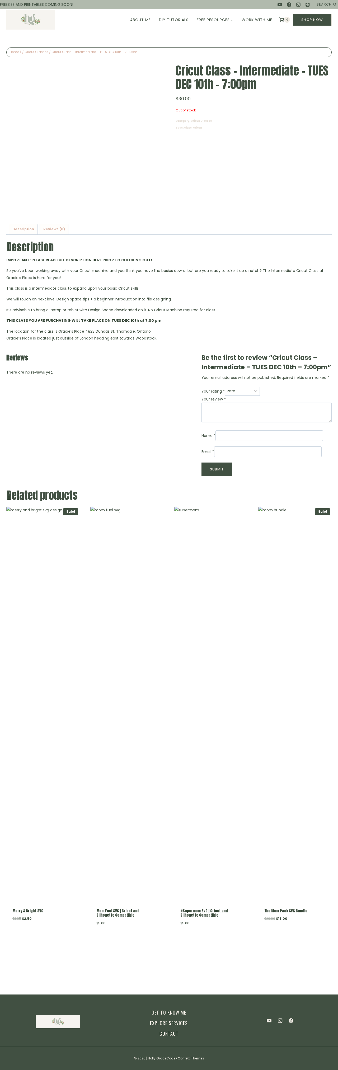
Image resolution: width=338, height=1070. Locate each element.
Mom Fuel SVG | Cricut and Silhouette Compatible (117, 913)
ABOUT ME (140, 19)
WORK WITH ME (257, 19)
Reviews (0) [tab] (54, 229)
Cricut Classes (201, 120)
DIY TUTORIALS (174, 19)
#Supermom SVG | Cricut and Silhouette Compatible (204, 913)
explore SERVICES (169, 1023)
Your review (213, 399)
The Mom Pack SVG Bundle (285, 911)
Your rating (213, 391)
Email (207, 451)
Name (208, 435)
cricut (197, 127)
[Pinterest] (307, 4)
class (188, 127)
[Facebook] (289, 4)
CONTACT (169, 1033)
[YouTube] (279, 4)
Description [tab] (23, 229)
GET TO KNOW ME (169, 1012)
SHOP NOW (312, 19)
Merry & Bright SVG (27, 911)
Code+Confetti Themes (185, 1058)
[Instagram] (298, 4)
